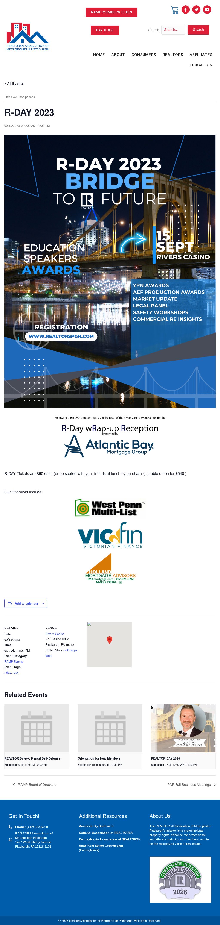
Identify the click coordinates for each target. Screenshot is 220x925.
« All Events (14, 83)
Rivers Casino (55, 634)
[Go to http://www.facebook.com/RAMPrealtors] (185, 9)
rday (16, 672)
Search (153, 30)
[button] (112, 12)
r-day (7, 672)
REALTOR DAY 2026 (165, 758)
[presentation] (37, 728)
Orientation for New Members (99, 758)
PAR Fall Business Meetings (189, 784)
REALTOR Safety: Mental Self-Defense (32, 758)
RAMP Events (13, 661)
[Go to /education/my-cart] (175, 9)
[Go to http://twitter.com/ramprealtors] (196, 9)
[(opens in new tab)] (180, 879)
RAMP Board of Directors (36, 784)
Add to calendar (26, 603)
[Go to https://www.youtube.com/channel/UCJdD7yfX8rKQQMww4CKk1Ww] (207, 9)
